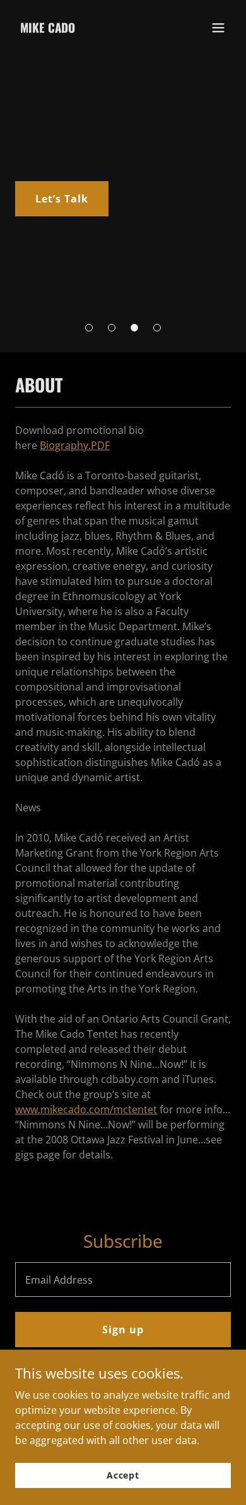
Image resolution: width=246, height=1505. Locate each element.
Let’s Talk (61, 199)
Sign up (123, 1329)
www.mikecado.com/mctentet (86, 1109)
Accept (123, 1475)
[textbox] (123, 1279)
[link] (47, 29)
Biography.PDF (75, 445)
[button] (89, 327)
